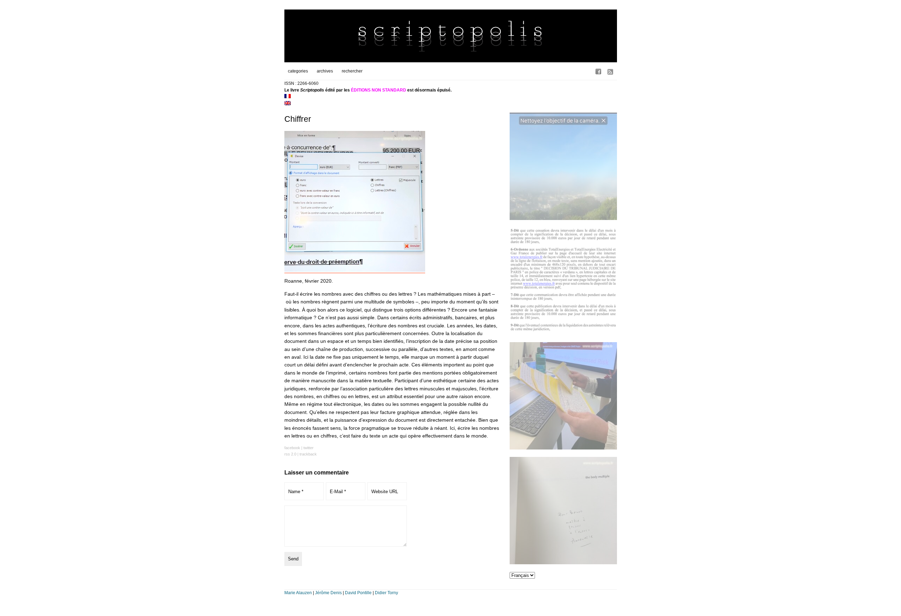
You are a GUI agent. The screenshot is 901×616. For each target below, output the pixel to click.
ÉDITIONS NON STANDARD (378, 90)
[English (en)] (287, 103)
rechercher (352, 71)
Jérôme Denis (328, 592)
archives (325, 71)
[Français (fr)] (287, 96)
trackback (308, 454)
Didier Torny (386, 592)
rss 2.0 (290, 454)
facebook (292, 448)
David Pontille (358, 592)
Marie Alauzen (298, 592)
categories (298, 71)
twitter (308, 448)
